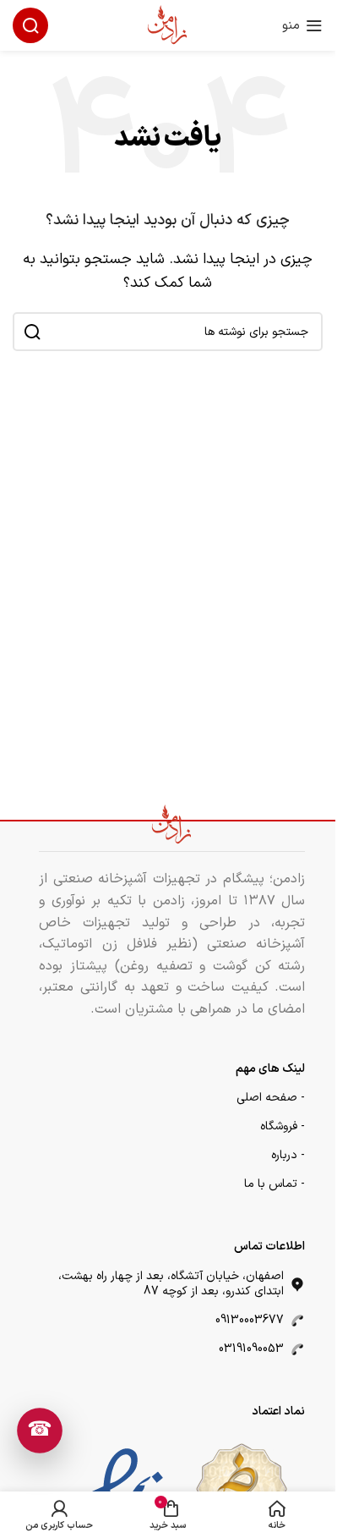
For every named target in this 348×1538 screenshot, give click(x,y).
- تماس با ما (274, 1184)
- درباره (288, 1155)
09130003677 (249, 1320)
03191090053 (251, 1349)
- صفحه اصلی (271, 1098)
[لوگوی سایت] (168, 24)
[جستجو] (30, 25)
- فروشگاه (282, 1126)
